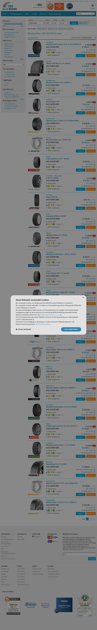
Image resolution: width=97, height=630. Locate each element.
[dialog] (48, 315)
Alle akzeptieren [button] (71, 329)
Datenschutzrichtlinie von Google (51, 315)
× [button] (83, 297)
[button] (23, 329)
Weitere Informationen (43, 324)
